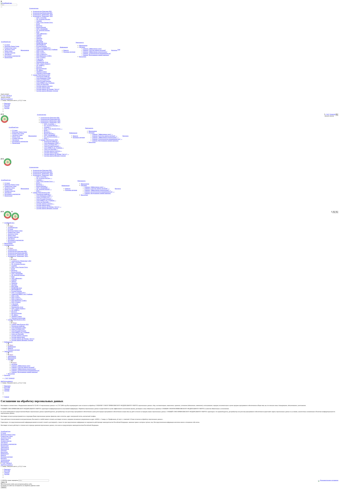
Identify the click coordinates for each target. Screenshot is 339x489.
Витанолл (39, 25)
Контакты (114, 50)
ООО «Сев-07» (40, 52)
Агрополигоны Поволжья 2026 (42, 11)
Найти (3, 482)
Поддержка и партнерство (12, 56)
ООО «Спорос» (41, 57)
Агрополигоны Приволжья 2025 (42, 13)
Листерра (39, 40)
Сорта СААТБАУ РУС (43, 79)
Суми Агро (39, 59)
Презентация (8, 57)
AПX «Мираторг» (41, 33)
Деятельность (80, 42)
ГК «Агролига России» (43, 19)
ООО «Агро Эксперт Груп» (44, 22)
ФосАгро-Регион (41, 68)
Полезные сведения (69, 52)
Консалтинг (82, 56)
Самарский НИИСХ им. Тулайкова (46, 49)
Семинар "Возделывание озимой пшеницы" (96, 55)
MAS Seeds (39, 41)
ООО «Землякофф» (42, 29)
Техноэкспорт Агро (42, 62)
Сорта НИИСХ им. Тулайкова (45, 83)
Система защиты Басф (43, 87)
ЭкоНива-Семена (41, 71)
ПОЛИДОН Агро (41, 43)
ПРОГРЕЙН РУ (41, 44)
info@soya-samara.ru (7, 99)
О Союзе (7, 44)
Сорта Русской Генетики (43, 81)
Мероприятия (25, 50)
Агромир (39, 21)
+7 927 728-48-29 (7, 95)
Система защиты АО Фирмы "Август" (48, 89)
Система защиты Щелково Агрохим (47, 91)
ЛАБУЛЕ (39, 35)
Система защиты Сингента (44, 86)
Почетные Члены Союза (12, 46)
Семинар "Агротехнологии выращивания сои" (97, 53)
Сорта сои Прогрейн (42, 84)
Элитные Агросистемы (43, 73)
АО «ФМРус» (40, 65)
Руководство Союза (10, 48)
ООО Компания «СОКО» (44, 56)
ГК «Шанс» (39, 70)
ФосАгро (39, 67)
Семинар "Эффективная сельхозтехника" (95, 52)
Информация (64, 47)
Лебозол (38, 37)
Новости (66, 50)
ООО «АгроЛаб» (41, 17)
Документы (8, 54)
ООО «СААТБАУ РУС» (43, 48)
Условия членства (10, 52)
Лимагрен (39, 38)
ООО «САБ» (40, 51)
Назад (11, 226)
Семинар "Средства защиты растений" (94, 50)
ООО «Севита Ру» (41, 54)
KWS (37, 32)
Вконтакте (7, 103)
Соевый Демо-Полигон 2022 (41, 75)
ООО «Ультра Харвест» (43, 64)
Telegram (6, 106)
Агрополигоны (33, 8)
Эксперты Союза (10, 49)
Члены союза (8, 51)
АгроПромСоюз (6, 41)
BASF (38, 24)
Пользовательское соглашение (329, 480)
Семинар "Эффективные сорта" (92, 48)
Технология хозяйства (43, 76)
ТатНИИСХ (40, 60)
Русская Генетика (41, 46)
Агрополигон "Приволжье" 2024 (43, 14)
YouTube (6, 108)
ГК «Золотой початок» (43, 30)
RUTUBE (7, 105)
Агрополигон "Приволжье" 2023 (43, 16)
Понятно (3, 487)
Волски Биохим (41, 27)
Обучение (82, 47)
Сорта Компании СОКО (43, 78)
